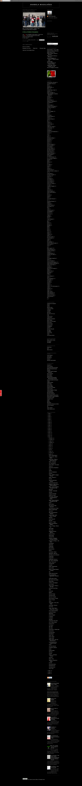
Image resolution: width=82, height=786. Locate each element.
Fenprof (48, 381)
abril (50, 449)
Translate (55, 45)
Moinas (48, 229)
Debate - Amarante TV (52, 477)
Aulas (48, 103)
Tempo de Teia (49, 332)
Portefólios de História (50, 250)
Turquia (48, 287)
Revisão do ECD (51, 549)
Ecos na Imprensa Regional (51, 158)
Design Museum (49, 376)
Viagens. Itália (49, 291)
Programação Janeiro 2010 (53, 620)
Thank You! (51, 466)
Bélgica (48, 110)
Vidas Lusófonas (50, 407)
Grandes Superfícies (50, 191)
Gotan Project (49, 383)
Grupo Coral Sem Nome (51, 192)
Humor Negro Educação (51, 198)
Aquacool (48, 98)
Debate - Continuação (52, 461)
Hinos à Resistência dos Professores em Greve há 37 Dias (54, 736)
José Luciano (49, 356)
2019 (49, 423)
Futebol (48, 188)
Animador (50, 653)
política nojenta (49, 248)
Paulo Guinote (49, 322)
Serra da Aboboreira (50, 278)
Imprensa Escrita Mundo (51, 387)
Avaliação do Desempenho (51, 106)
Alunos (48, 88)
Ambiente (48, 91)
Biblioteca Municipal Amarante (52, 368)
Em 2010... (50, 662)
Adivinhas (48, 86)
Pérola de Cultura (50, 323)
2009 (49, 670)
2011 (49, 435)
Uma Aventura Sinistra (50, 335)
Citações (48, 125)
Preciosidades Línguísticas (51, 258)
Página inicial (35, 48)
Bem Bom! (50, 520)
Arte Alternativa (49, 102)
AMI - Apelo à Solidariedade (53, 560)
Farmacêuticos (49, 178)
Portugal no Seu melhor (51, 254)
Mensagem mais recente (27, 48)
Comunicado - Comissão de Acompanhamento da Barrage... (53, 497)
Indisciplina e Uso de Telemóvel (54, 554)
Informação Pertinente (50, 201)
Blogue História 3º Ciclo (51, 52)
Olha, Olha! (51, 626)
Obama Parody (51, 535)
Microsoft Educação (50, 392)
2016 (49, 428)
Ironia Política (49, 206)
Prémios (48, 259)
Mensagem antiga (42, 48)
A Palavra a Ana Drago (52, 493)
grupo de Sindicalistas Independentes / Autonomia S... (54, 575)
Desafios (48, 141)
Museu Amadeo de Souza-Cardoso (52, 395)
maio (50, 448)
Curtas (48, 135)
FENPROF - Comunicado (53, 490)
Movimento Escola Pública (53, 588)
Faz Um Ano (51, 606)
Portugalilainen (49, 326)
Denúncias (49, 140)
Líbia (48, 217)
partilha (48, 235)
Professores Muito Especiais (51, 262)
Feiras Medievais (50, 179)
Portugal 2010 (51, 556)
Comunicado (51, 591)
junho (50, 446)
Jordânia (48, 215)
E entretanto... (51, 616)
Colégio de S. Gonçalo (50, 126)
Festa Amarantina (50, 181)
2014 (49, 431)
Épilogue (50, 592)
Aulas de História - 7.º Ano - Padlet (52, 49)
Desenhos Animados (50, 144)
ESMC (48, 167)
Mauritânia (48, 225)
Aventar (48, 306)
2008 (49, 672)
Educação (48, 159)
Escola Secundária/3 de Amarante (52, 379)
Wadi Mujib (50, 619)
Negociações (51, 544)
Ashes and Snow (50, 366)
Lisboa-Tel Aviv (49, 317)
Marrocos (48, 224)
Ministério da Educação (51, 393)
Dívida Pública (51, 581)
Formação (48, 184)
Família (48, 177)
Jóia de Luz (49, 212)
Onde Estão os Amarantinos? (53, 467)
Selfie (48, 277)
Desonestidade (49, 146)
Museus (48, 230)
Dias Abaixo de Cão (50, 149)
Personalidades (49, 241)
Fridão (50, 469)
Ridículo (50, 550)
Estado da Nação (51, 650)
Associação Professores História (52, 367)
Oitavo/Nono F (49, 357)
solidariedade (49, 279)
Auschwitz (50, 492)
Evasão (50, 502)
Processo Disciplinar (50, 260)
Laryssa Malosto (49, 355)
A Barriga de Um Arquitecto (51, 303)
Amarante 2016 (51, 536)
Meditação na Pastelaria (51, 318)
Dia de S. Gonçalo (52, 599)
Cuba (48, 134)
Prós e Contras (51, 584)
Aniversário (51, 657)
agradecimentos (49, 87)
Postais (48, 255)
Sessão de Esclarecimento (53, 482)
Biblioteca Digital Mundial (53, 509)
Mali (47, 221)
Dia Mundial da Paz (52, 665)
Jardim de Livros (49, 316)
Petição (50, 644)
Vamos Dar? (51, 511)
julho (50, 445)
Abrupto (48, 304)
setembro (50, 442)
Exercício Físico (51, 623)
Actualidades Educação (51, 83)
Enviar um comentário (26, 46)
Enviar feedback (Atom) (30, 50)
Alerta (50, 589)
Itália (48, 207)
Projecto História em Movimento (52, 263)
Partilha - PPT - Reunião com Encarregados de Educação (54, 746)
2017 (49, 426)
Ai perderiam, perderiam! (53, 647)
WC (47, 297)
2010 (49, 436)
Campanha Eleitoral (50, 116)
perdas (48, 240)
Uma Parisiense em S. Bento (53, 508)
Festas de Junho (50, 182)
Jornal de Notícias (50, 391)
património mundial (50, 236)
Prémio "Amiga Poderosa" (53, 455)
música (48, 231)
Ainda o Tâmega (51, 636)
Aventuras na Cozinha (50, 107)
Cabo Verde (49, 115)
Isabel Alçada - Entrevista (53, 605)
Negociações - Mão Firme (53, 553)
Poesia (48, 245)
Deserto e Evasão (50, 145)
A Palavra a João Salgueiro (53, 582)
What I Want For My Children (53, 579)
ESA (48, 163)
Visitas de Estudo (50, 296)
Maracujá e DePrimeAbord (51, 360)
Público (48, 400)
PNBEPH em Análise (52, 495)
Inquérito (48, 202)
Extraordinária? (51, 543)
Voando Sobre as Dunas (53, 578)
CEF (48, 120)
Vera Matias (49, 342)
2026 (49, 413)
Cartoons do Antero (50, 308)
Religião (48, 269)
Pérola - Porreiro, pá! (52, 562)
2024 (49, 416)
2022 (49, 419)
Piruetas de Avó (49, 325)
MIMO (48, 226)
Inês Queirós (49, 341)
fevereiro (50, 452)
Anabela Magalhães (41, 4)
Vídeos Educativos (50, 292)
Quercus (48, 401)
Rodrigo (48, 273)
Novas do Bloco (51, 504)
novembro (51, 439)
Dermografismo (51, 633)
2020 (49, 422)
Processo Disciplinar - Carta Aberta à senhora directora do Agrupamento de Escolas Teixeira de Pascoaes (54, 757)
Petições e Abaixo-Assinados (52, 243)
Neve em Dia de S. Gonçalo (53, 598)
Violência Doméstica (50, 293)
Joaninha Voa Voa (50, 210)
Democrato (49, 312)
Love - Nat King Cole (52, 463)
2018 (49, 425)
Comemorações (49, 127)
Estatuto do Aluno (52, 533)
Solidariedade (51, 546)
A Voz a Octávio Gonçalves (53, 610)
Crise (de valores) (52, 632)
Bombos (48, 112)
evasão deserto (49, 173)
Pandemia (48, 234)
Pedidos (48, 239)
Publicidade (49, 267)
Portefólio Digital (49, 61)
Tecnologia (49, 281)
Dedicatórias (49, 139)
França (48, 187)
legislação (48, 216)
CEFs (48, 121)
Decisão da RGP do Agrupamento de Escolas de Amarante (54, 718)
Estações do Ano (50, 169)
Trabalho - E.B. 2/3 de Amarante (52, 286)
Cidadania (48, 122)
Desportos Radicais (50, 148)
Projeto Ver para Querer (51, 264)
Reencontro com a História (51, 268)
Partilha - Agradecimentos (53, 566)
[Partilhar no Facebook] (42, 40)
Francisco (48, 359)
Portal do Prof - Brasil (50, 397)
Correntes (48, 311)
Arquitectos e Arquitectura (51, 101)
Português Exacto (50, 398)
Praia (48, 257)
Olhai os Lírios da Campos (51, 321)
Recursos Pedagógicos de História (52, 67)
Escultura (48, 165)
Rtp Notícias (49, 402)
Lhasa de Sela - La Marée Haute (54, 629)
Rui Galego (49, 330)
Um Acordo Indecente (52, 646)
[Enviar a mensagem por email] (39, 40)
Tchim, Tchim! (51, 668)
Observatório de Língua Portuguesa (53, 396)
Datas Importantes (50, 373)
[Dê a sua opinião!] (40, 40)
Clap (48, 348)
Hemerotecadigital (50, 386)
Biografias (48, 370)
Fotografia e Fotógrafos (51, 186)
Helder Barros (49, 347)
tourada (48, 283)
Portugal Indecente (50, 253)
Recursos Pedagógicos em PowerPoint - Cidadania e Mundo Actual (53, 59)
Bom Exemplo (51, 547)
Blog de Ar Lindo (49, 307)
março (50, 451)
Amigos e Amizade (50, 92)
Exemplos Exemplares (50, 174)
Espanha (48, 168)
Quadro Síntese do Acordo (53, 573)
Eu (47, 172)
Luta (48, 220)
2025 (49, 415)
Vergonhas (49, 288)
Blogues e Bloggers (50, 111)
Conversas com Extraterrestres (52, 131)
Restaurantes (49, 272)
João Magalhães (49, 211)
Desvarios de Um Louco (51, 313)
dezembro (51, 438)
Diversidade (49, 155)
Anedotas (48, 96)
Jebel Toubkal (51, 528)
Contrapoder (49, 130)
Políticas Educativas (50, 249)
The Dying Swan (51, 563)
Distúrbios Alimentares (50, 153)
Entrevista (50, 473)
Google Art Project (50, 382)
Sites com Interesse (50, 405)
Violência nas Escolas (50, 295)
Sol (47, 406)
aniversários (49, 97)
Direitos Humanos (50, 151)
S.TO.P (48, 274)
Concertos (48, 129)
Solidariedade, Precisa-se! (53, 559)
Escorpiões (49, 164)
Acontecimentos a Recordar (51, 82)
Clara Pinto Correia (52, 595)
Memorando (51, 489)
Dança (48, 136)
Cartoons (48, 117)
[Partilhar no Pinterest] (44, 40)
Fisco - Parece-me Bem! (53, 622)
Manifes (48, 222)
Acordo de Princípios (52, 612)
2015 (49, 429)
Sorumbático (49, 331)
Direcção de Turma (50, 150)
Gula (48, 193)
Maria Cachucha (49, 349)
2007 (49, 673)
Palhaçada (50, 517)
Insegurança (49, 203)
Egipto (48, 160)
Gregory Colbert (51, 638)
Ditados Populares (50, 154)
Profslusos (49, 327)
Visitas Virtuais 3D (52, 519)
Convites (48, 132)
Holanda (48, 196)
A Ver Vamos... (51, 625)
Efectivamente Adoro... (52, 664)
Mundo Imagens (49, 320)
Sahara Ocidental (50, 276)
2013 (49, 432)
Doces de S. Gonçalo (52, 596)
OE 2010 (50, 478)
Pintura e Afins (49, 244)
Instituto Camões (50, 388)
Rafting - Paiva (51, 658)
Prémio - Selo (51, 635)
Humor (48, 197)
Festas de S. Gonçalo (50, 183)
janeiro (50, 454)
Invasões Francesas (50, 205)
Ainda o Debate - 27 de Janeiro (54, 464)
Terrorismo (49, 282)
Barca (48, 108)
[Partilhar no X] (41, 40)
